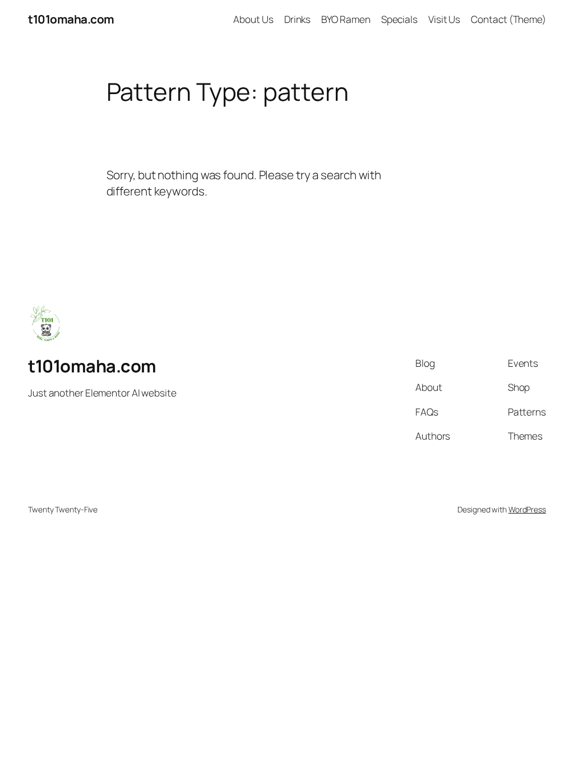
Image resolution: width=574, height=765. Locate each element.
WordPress (527, 509)
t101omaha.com (71, 19)
